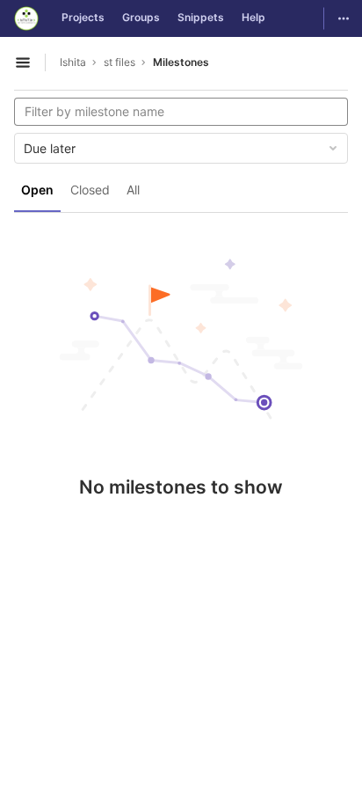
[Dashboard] (26, 18)
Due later (50, 148)
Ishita (73, 62)
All (133, 189)
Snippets (200, 17)
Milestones (181, 62)
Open (37, 189)
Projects (83, 17)
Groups (141, 17)
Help (253, 17)
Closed (90, 189)
